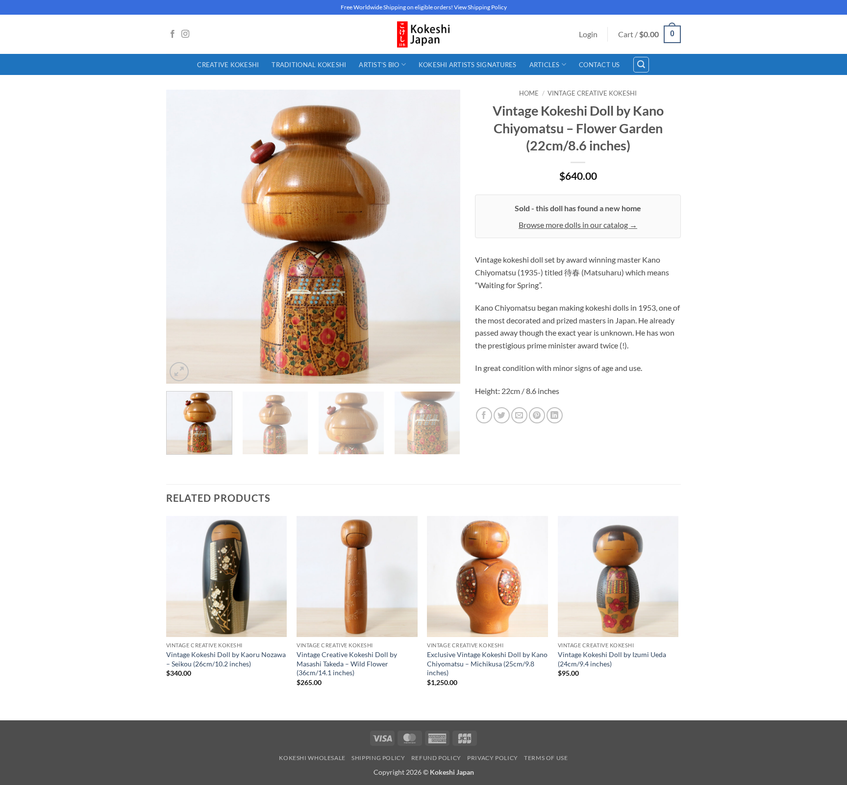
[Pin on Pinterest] (537, 415)
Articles (544, 65)
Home (529, 93)
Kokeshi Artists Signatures (468, 65)
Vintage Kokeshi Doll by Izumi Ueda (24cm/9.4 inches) (612, 659)
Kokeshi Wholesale (312, 757)
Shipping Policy (378, 757)
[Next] (442, 236)
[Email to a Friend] (519, 415)
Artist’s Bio (379, 65)
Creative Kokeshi (228, 65)
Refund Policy (436, 757)
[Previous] (184, 236)
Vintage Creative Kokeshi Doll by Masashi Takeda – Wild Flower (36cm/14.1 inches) (347, 663)
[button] (588, 34)
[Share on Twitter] (502, 415)
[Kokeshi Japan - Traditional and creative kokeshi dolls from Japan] (423, 34)
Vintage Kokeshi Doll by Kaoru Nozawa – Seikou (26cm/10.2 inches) (226, 659)
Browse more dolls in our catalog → (578, 224)
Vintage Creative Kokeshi (592, 93)
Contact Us (599, 65)
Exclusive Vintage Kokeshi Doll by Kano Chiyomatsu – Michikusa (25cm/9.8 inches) (487, 663)
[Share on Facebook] (484, 415)
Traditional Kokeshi (309, 65)
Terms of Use (546, 757)
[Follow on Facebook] (172, 34)
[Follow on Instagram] (185, 34)
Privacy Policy (492, 757)
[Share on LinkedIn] (555, 415)
